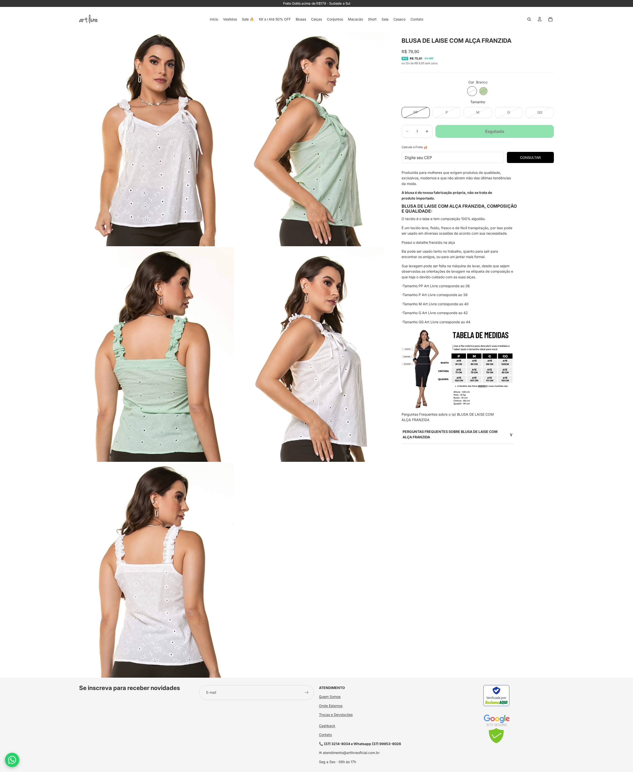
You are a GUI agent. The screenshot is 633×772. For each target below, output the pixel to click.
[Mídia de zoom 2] (312, 138)
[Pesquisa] (529, 19)
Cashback (327, 726)
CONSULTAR (530, 158)
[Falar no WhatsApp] (12, 760)
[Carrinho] (550, 19)
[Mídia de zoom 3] (156, 354)
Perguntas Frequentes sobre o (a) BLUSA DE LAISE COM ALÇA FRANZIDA (448, 417)
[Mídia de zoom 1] (156, 138)
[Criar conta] (306, 692)
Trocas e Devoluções (336, 714)
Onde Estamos (330, 706)
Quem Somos (329, 696)
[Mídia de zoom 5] (156, 570)
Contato (325, 734)
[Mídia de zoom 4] (312, 354)
